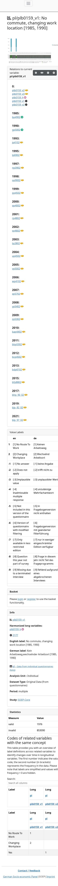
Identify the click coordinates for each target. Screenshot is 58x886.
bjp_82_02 (17, 407)
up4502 (16, 256)
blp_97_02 (17, 420)
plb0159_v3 (18, 94)
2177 (15, 635)
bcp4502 (17, 357)
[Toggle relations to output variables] (48, 73)
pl (31, 795)
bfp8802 (16, 382)
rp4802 (16, 218)
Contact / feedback (29, 870)
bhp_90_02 (18, 394)
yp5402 (16, 306)
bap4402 (17, 331)
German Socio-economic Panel (20, 876)
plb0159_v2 (18, 90)
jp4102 (15, 142)
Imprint (50, 876)
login (20, 599)
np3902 (16, 167)
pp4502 (16, 193)
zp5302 (16, 319)
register (31, 599)
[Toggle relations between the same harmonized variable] (42, 73)
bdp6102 (17, 369)
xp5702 (16, 293)
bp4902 (16, 117)
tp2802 (16, 243)
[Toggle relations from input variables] (54, 73)
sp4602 (16, 230)
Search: (11, 778)
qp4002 (16, 205)
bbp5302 (17, 344)
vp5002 (16, 268)
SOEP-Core (24, 699)
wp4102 (16, 281)
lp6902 (15, 155)
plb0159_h (17, 97)
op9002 (16, 180)
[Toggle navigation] (28, 3)
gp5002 (16, 129)
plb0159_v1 (18, 101)
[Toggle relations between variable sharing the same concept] (36, 73)
